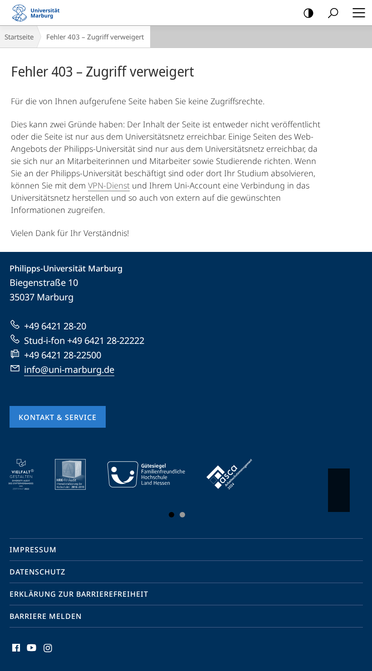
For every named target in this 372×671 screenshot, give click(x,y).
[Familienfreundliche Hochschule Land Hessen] (152, 474)
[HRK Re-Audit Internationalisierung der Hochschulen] (76, 474)
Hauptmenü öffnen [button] (358, 12)
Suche (333, 12)
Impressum (33, 550)
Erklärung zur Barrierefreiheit (79, 594)
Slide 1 (171, 514)
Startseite (19, 36)
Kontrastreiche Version (308, 12)
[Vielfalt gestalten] (27, 474)
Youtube (30, 653)
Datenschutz (37, 572)
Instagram (48, 653)
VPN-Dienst (109, 185)
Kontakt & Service (58, 417)
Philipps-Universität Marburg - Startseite (38, 12)
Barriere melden (46, 616)
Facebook (15, 653)
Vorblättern (339, 490)
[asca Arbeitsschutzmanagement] (235, 474)
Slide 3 (182, 514)
